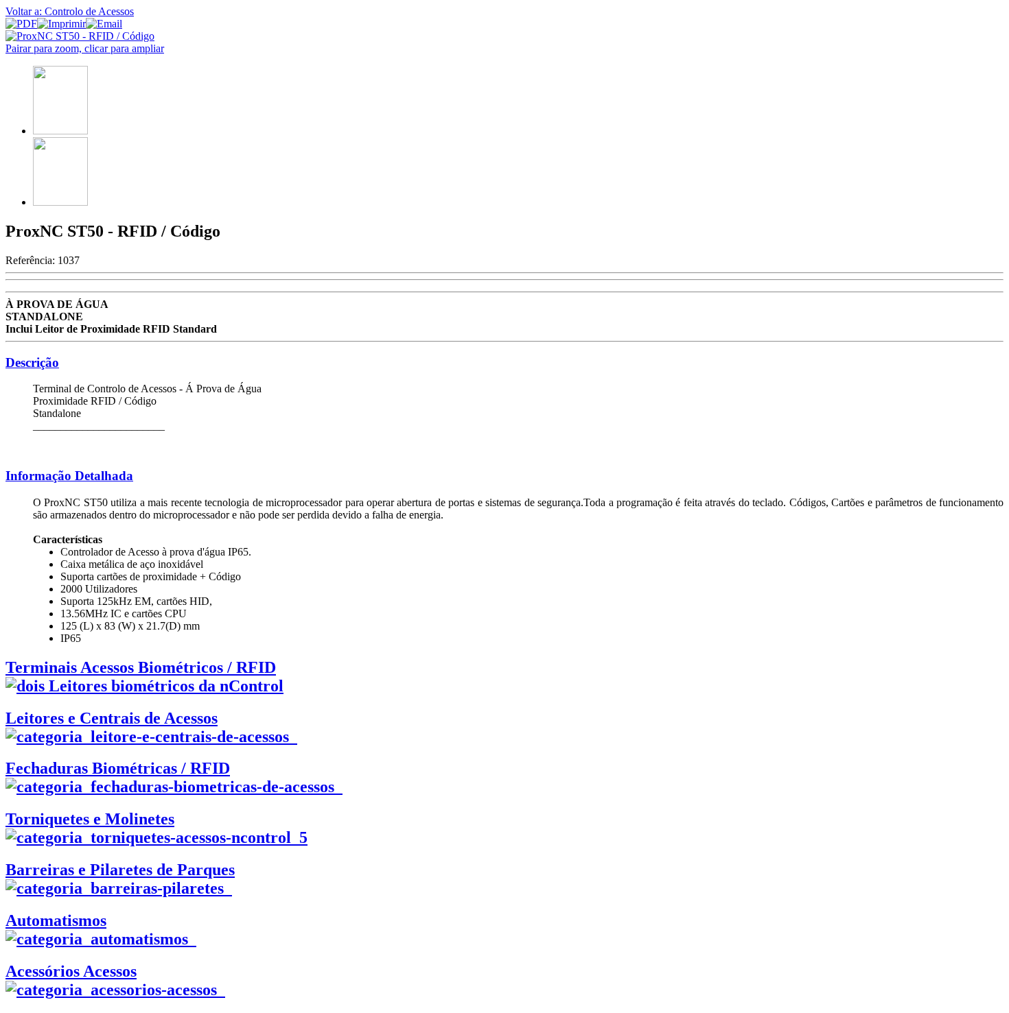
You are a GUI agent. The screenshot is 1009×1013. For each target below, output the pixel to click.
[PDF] (21, 23)
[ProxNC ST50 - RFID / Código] (79, 36)
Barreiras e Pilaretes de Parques (120, 870)
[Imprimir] (61, 23)
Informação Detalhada (69, 475)
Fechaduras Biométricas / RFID (117, 768)
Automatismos (55, 920)
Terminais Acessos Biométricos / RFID (140, 667)
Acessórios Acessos (71, 971)
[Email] (104, 23)
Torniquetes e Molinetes (89, 819)
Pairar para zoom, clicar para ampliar (84, 48)
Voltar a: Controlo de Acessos (69, 11)
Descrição (32, 362)
